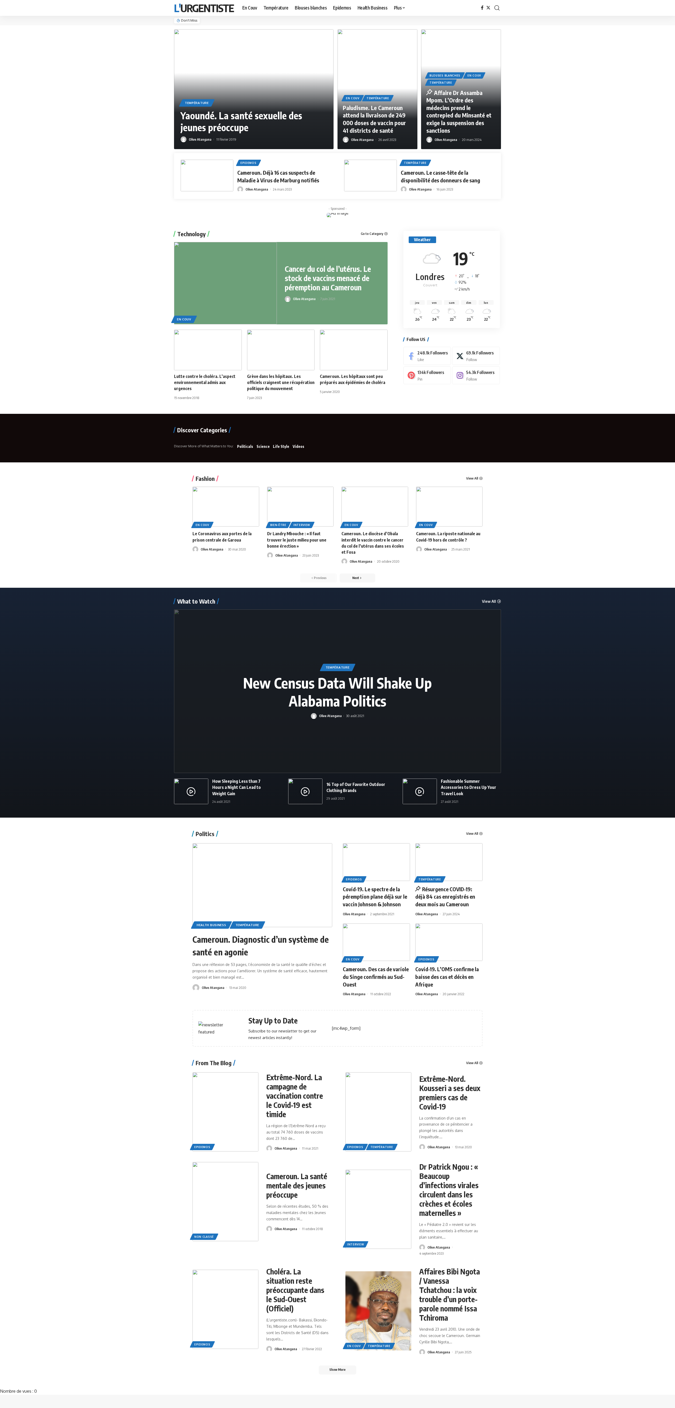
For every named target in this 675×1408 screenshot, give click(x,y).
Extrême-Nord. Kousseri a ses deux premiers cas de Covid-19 (449, 1092)
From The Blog (214, 1063)
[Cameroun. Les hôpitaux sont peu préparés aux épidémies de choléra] (354, 350)
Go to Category (372, 233)
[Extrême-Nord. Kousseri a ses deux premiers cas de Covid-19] (378, 1111)
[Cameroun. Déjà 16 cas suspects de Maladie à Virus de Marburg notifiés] (207, 175)
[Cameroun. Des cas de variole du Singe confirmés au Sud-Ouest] (376, 942)
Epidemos (248, 162)
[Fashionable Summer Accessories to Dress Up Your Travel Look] (420, 791)
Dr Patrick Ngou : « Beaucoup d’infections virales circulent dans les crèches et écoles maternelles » (449, 1189)
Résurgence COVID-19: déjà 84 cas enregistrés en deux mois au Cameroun (445, 896)
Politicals (245, 446)
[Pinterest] (427, 375)
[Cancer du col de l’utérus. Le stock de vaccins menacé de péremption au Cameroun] (225, 283)
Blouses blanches (445, 75)
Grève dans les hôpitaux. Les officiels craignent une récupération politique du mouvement (281, 382)
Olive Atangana (200, 139)
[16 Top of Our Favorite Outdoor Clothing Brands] (305, 791)
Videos (298, 446)
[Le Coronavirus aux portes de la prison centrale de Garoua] (225, 507)
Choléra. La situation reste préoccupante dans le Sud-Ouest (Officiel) (295, 1290)
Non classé (204, 1236)
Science (263, 446)
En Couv (352, 98)
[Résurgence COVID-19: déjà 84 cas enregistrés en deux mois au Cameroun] (449, 862)
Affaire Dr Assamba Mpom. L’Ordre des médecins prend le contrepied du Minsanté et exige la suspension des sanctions (458, 111)
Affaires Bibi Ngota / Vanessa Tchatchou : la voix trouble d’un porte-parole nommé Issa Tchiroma (449, 1294)
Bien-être (278, 525)
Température (197, 103)
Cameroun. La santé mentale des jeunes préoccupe (296, 1185)
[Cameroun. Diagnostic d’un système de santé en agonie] (262, 885)
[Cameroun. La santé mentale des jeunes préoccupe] (225, 1201)
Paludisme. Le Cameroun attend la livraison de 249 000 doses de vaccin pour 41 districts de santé (375, 119)
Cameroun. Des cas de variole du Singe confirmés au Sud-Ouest (376, 976)
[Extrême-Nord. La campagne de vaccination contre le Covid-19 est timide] (225, 1111)
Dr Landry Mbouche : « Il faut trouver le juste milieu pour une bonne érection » (296, 539)
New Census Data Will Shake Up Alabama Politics (337, 692)
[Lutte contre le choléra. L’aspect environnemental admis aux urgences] (208, 350)
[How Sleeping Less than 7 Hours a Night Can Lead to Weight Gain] (191, 791)
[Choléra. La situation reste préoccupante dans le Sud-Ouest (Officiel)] (225, 1309)
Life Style (281, 446)
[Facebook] (482, 7)
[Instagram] (476, 375)
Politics (205, 834)
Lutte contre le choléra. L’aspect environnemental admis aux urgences (204, 382)
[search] (497, 7)
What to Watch (196, 601)
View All (472, 478)
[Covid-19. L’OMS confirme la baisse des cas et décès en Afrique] (449, 942)
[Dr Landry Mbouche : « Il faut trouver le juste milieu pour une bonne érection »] (300, 507)
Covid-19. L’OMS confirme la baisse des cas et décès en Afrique (447, 976)
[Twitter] (488, 7)
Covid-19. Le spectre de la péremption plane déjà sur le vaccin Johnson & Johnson (375, 896)
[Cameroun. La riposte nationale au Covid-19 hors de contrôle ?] (449, 507)
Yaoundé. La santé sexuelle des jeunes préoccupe (241, 121)
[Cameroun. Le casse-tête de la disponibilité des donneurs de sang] (370, 175)
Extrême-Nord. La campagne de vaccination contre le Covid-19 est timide (294, 1096)
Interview (301, 525)
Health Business (211, 925)
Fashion (205, 478)
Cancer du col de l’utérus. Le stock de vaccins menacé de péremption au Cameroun (328, 278)
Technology (191, 234)
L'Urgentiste (204, 8)
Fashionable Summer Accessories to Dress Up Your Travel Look (468, 787)
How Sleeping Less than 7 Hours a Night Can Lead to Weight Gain (236, 787)
